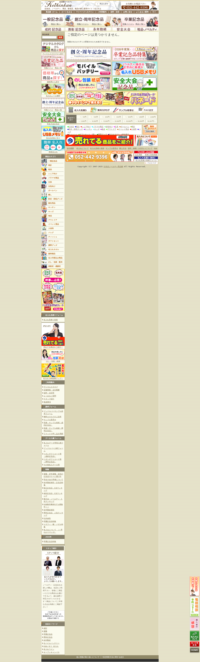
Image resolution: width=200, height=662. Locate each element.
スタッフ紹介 (49, 399)
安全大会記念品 (53, 124)
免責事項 (47, 402)
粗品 (50, 169)
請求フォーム (50, 407)
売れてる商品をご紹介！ (53, 347)
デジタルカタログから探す (53, 54)
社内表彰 (47, 518)
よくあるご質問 (142, 12)
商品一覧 (58, 68)
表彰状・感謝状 (54, 266)
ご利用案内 (102, 12)
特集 (47, 469)
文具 (50, 182)
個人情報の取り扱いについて (87, 657)
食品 (50, 216)
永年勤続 (47, 640)
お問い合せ (127, 12)
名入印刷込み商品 (55, 258)
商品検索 (45, 34)
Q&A (155, 148)
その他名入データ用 (52, 465)
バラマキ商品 (53, 178)
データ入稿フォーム (53, 438)
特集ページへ (82, 24)
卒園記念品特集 (50, 521)
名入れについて (82, 148)
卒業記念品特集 (50, 541)
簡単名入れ (53, 152)
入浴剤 (51, 228)
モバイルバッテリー (51, 643)
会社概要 (70, 148)
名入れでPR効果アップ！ (53, 378)
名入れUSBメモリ (53, 138)
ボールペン (52, 190)
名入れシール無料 (53, 96)
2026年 (48, 537)
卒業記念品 (48, 634)
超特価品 (51, 254)
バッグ (51, 233)
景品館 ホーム (52, 12)
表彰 (45, 628)
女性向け (51, 186)
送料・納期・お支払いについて (140, 148)
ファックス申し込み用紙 (53, 434)
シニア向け (52, 174)
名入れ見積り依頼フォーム (146, 160)
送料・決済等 (49, 393)
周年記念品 (48, 637)
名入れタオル (53, 249)
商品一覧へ (56, 24)
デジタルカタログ (51, 387)
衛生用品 (51, 203)
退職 (45, 631)
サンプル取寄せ (50, 420)
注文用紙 (138, 155)
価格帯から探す (53, 82)
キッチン (51, 207)
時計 (50, 165)
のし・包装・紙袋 (53, 361)
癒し (50, 195)
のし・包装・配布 (55, 262)
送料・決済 (114, 12)
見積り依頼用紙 (151, 155)
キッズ (51, 211)
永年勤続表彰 (49, 510)
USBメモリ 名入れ (51, 646)
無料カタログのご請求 (52, 417)
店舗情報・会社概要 (52, 390)
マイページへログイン (85, 12)
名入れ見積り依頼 (51, 320)
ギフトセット (53, 241)
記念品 (71, 127)
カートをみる (66, 12)
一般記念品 (52, 161)
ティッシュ (52, 237)
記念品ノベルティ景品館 (113, 167)
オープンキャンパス (51, 652)
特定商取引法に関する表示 (113, 657)
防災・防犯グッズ (55, 199)
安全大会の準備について (53, 480)
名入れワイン (49, 649)
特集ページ (48, 68)
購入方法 (122, 148)
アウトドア (52, 220)
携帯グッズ (52, 245)
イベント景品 (53, 224)
